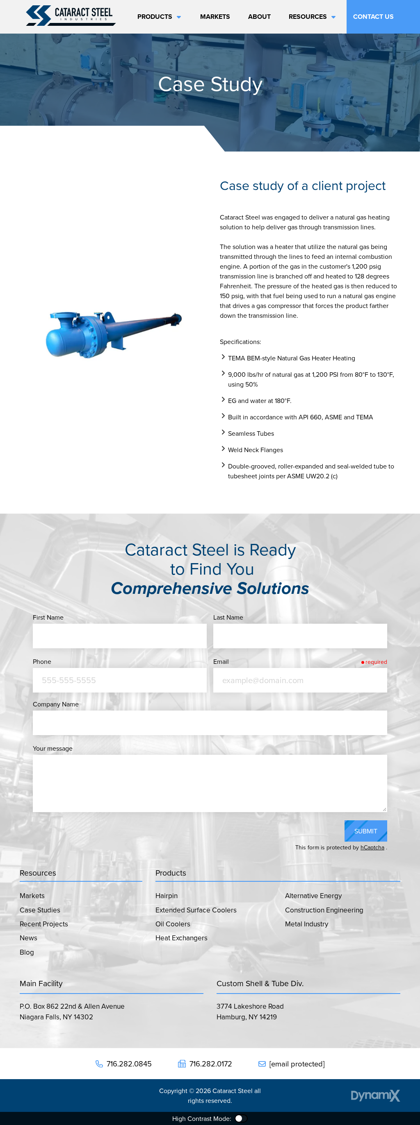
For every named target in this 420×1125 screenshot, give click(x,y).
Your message (53, 748)
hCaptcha (372, 847)
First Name (48, 617)
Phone (42, 661)
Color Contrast (241, 1118)
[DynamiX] (375, 1096)
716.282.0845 (129, 1063)
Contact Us (373, 16)
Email (221, 661)
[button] (157, 16)
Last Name (228, 617)
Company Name (56, 704)
